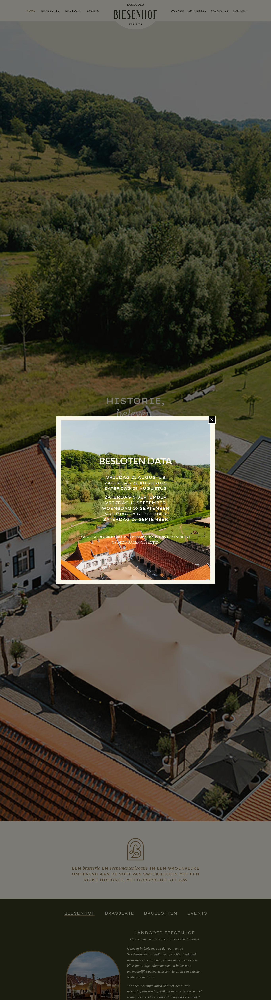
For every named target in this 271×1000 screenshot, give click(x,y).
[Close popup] (212, 419)
